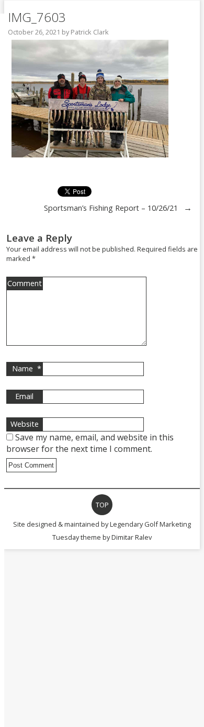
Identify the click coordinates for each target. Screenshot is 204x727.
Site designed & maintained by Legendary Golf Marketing (102, 524)
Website (24, 424)
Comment (24, 283)
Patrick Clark (90, 32)
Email (24, 396)
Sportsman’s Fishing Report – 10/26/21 (111, 208)
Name (26, 368)
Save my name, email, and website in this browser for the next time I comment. (90, 443)
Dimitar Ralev (131, 537)
